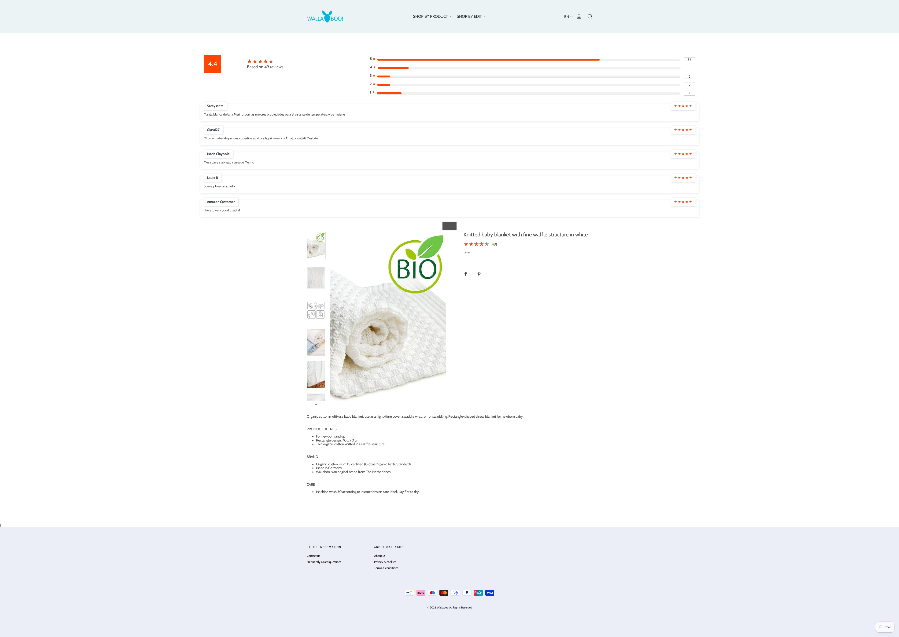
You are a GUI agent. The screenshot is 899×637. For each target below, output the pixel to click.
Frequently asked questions (324, 562)
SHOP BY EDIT (470, 16)
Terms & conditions (386, 568)
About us (379, 555)
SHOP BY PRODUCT (431, 16)
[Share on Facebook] (468, 274)
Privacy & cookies (385, 562)
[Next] (316, 403)
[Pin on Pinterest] (481, 274)
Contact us (313, 555)
